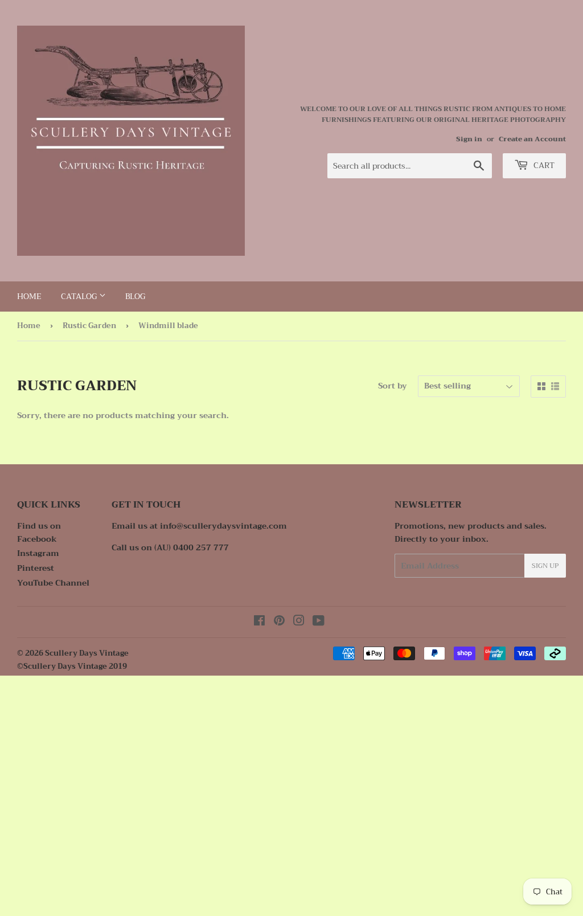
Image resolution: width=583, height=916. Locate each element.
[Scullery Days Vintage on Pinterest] (279, 622)
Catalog (80, 296)
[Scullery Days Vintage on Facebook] (259, 622)
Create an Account (532, 139)
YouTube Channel (53, 583)
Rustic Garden (89, 325)
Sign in (469, 139)
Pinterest (35, 568)
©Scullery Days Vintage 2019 (72, 666)
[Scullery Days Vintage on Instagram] (299, 622)
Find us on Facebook (39, 532)
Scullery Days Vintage (87, 653)
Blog (135, 296)
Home (29, 296)
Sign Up (545, 565)
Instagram (38, 553)
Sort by (392, 385)
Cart (543, 165)
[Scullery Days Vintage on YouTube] (319, 622)
